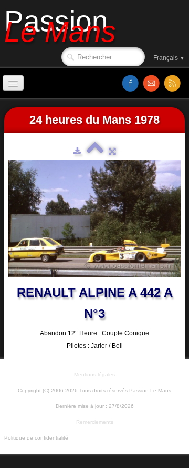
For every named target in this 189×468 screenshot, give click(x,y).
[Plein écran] (112, 151)
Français (169, 58)
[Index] (95, 151)
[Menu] (13, 83)
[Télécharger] (77, 151)
